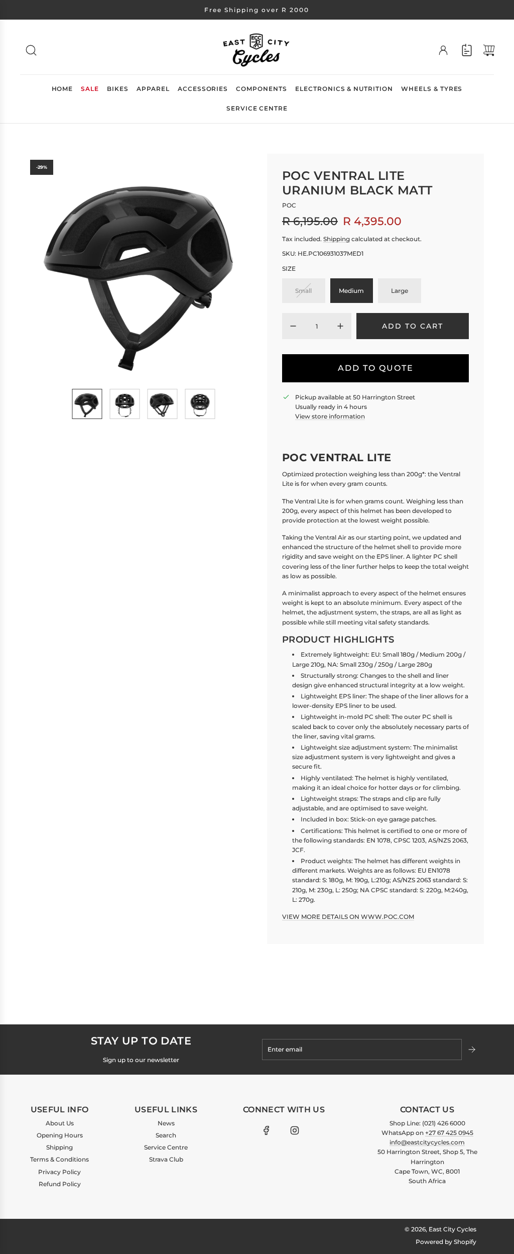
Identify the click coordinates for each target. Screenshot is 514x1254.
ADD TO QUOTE (376, 368)
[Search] (31, 50)
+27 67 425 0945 (449, 1132)
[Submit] (473, 1049)
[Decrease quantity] (293, 326)
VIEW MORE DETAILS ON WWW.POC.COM (348, 916)
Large (399, 290)
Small (303, 290)
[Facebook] (266, 1130)
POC (289, 205)
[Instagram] (295, 1130)
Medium (351, 290)
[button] (54, 267)
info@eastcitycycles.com (427, 1142)
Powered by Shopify (446, 1241)
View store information (330, 416)
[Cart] (489, 50)
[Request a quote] (467, 50)
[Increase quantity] (340, 326)
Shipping (336, 239)
